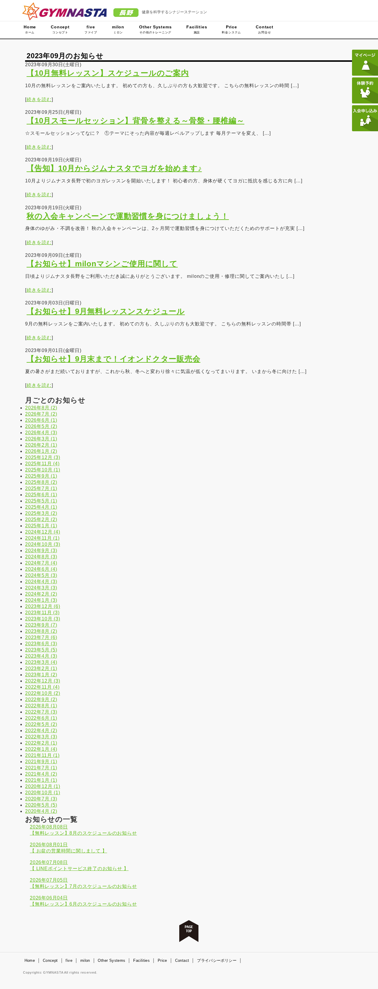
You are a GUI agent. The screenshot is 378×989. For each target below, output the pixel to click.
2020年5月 (41, 805)
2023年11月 (42, 612)
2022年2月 (41, 742)
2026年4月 (41, 432)
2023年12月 (42, 606)
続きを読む (39, 99)
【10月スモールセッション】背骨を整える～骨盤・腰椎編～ (135, 120)
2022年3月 (41, 736)
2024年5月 (41, 575)
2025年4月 (41, 507)
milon (118, 29)
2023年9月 (41, 625)
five (90, 29)
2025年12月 (42, 457)
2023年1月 (41, 674)
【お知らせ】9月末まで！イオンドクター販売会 (114, 359)
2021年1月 (41, 780)
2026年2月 (41, 445)
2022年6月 (41, 718)
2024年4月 (41, 581)
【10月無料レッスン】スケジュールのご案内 (108, 73)
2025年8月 (41, 482)
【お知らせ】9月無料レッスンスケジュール (106, 311)
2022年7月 (41, 711)
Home (30, 29)
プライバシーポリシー (217, 960)
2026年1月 (41, 451)
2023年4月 (41, 656)
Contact (264, 29)
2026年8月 (41, 407)
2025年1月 (41, 525)
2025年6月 (41, 494)
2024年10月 (42, 544)
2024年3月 (41, 587)
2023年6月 (41, 643)
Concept (60, 29)
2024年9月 (41, 550)
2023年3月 (41, 662)
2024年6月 (41, 569)
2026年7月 (41, 413)
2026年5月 (41, 426)
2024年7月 (41, 562)
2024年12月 (42, 531)
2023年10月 (42, 618)
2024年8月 (41, 556)
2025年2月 (41, 519)
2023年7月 (41, 637)
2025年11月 (42, 463)
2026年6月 (41, 420)
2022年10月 (42, 693)
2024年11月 (42, 538)
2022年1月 (41, 749)
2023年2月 (41, 668)
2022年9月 (41, 699)
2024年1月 (41, 600)
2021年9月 (41, 761)
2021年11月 (42, 755)
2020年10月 (42, 792)
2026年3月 (41, 438)
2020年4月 (41, 811)
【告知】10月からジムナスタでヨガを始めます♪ (114, 168)
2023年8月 (41, 631)
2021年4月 (41, 773)
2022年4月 (41, 730)
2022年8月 (41, 705)
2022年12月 (42, 680)
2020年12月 (42, 786)
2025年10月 (42, 469)
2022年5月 (41, 724)
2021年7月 (41, 767)
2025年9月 (41, 476)
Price (231, 29)
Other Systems (155, 29)
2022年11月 (42, 687)
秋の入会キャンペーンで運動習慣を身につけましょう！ (128, 216)
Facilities (196, 29)
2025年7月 (41, 488)
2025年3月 (41, 513)
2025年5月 (41, 500)
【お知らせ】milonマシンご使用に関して (102, 264)
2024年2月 (41, 593)
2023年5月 (41, 649)
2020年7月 (41, 798)
